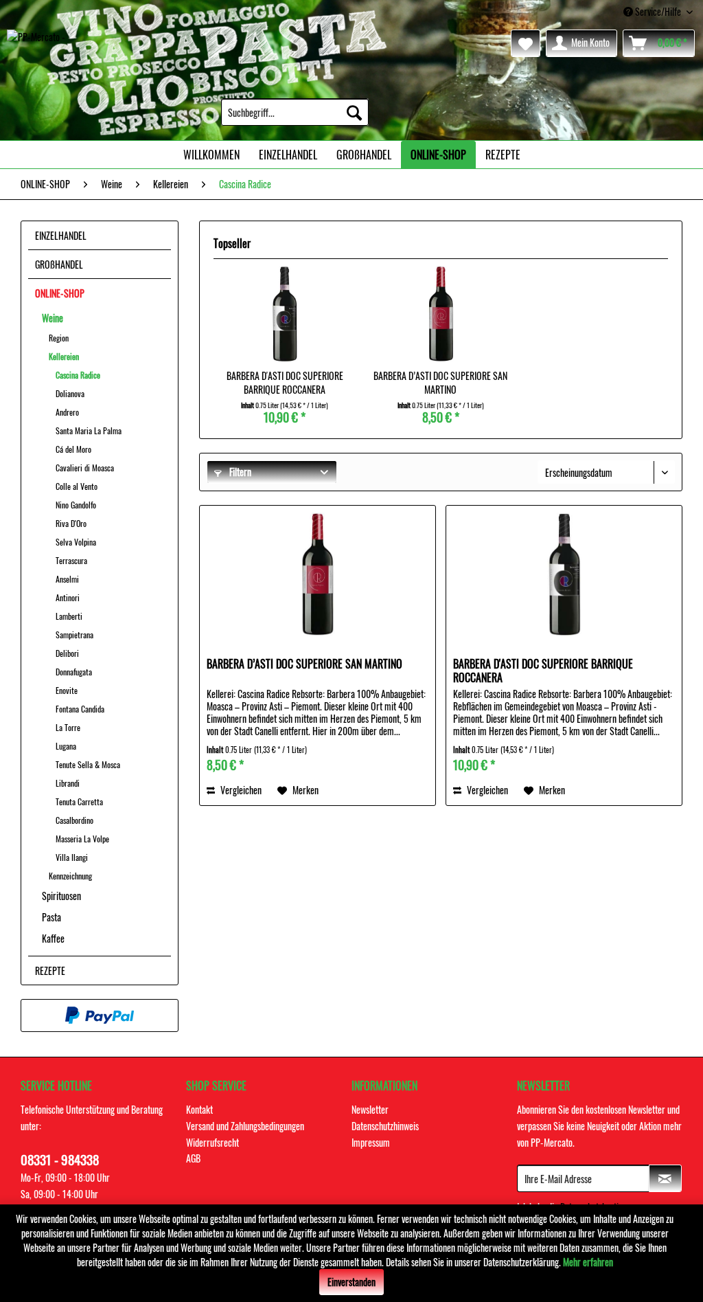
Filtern (239, 471)
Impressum (371, 1142)
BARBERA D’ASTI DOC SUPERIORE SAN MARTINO (440, 382)
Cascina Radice (78, 375)
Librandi (68, 783)
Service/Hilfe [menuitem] (658, 11)
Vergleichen (240, 790)
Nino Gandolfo (76, 504)
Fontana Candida (80, 709)
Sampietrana (74, 634)
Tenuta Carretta (79, 801)
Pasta (51, 917)
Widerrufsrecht (212, 1142)
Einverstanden (351, 1282)
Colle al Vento (76, 486)
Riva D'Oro (71, 523)
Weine (52, 318)
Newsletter (370, 1109)
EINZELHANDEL (61, 235)
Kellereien (64, 356)
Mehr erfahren (588, 1262)
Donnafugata (74, 671)
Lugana (66, 746)
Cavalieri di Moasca (85, 467)
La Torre (68, 727)
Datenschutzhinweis (385, 1126)
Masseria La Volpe (82, 838)
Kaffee (53, 938)
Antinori (68, 597)
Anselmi (67, 579)
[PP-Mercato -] (36, 47)
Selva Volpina (76, 542)
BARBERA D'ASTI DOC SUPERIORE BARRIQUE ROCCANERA (285, 382)
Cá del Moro (73, 449)
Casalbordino (74, 820)
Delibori (67, 653)
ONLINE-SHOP (59, 293)
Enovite (67, 690)
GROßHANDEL (59, 264)
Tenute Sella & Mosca (88, 764)
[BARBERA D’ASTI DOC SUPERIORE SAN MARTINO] (440, 314)
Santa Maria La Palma (89, 430)
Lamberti (69, 616)
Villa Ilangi (72, 857)
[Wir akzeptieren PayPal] (99, 1015)
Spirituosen (61, 895)
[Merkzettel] (525, 43)
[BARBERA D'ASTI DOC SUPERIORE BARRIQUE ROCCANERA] (285, 314)
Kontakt (199, 1109)
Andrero (67, 412)
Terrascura (71, 560)
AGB (193, 1158)
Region (59, 338)
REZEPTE (50, 970)
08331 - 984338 (60, 1159)
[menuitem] (295, 112)
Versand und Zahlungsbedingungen (245, 1126)
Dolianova (70, 393)
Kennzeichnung (70, 876)
